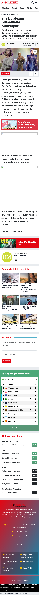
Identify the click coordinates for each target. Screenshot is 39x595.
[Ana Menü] (36, 3)
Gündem (5, 8)
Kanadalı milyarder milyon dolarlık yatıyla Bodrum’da (27, 326)
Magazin (14, 14)
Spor (22, 8)
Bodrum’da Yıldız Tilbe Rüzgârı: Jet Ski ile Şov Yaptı (10, 285)
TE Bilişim (25, 580)
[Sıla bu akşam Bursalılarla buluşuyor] (19, 59)
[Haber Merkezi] (7, 257)
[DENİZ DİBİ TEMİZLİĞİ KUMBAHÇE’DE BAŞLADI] (28, 300)
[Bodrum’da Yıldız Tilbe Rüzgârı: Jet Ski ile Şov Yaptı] (10, 277)
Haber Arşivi (27, 568)
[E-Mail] (16, 260)
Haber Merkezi (20, 256)
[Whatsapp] (17, 544)
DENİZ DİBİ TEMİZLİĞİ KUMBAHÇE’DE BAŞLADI (28, 308)
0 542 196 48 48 (21, 531)
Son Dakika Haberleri (8, 569)
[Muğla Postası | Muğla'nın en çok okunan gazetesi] (9, 2)
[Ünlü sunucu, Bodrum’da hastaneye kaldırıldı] (10, 300)
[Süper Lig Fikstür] (36, 436)
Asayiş (14, 8)
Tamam (4, 591)
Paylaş (6, 73)
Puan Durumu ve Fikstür (10, 563)
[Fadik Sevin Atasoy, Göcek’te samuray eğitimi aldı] (10, 319)
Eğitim (29, 8)
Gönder (6, 361)
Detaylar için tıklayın (19, 428)
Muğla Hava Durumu (9, 556)
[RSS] (21, 544)
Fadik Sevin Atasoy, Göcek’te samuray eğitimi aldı (9, 326)
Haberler (4, 14)
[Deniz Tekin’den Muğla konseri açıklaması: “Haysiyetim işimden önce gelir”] (28, 277)
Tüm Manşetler (28, 561)
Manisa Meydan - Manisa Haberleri (14, 594)
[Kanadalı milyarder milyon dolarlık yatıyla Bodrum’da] (28, 319)
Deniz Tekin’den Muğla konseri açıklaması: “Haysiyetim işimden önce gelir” (28, 287)
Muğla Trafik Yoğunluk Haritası (26, 556)
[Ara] (32, 3)
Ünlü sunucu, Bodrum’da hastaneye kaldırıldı (9, 308)
